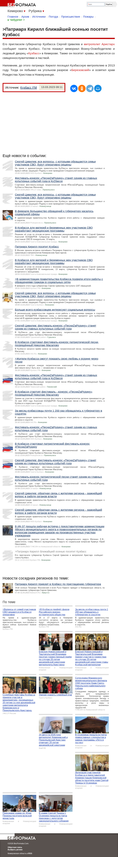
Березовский (80, 70)
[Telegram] (90, 88)
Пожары (88, 16)
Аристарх (108, 44)
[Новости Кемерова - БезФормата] (18, 4)
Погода (53, 16)
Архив (25, 16)
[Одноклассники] (82, 88)
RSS (30, 853)
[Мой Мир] (98, 88)
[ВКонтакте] (74, 88)
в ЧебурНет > (16, 19)
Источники (39, 16)
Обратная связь (15, 847)
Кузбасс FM (28, 87)
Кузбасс (33, 53)
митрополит (92, 44)
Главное (13, 16)
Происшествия (70, 16)
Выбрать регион (15, 850)
